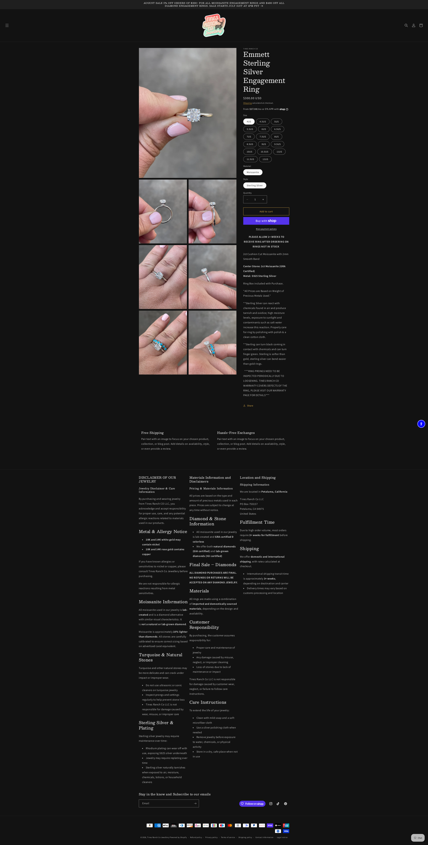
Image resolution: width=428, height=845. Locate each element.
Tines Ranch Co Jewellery (158, 837)
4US (249, 121)
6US (264, 129)
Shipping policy (245, 837)
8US (276, 136)
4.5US (263, 121)
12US (265, 159)
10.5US (264, 151)
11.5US (250, 159)
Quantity (247, 192)
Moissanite (253, 172)
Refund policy (196, 837)
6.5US (277, 129)
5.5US (250, 129)
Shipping (247, 103)
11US (279, 151)
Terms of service (228, 837)
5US (276, 121)
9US (264, 144)
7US (249, 136)
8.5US (250, 144)
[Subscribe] (195, 803)
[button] (7, 25)
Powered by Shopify (178, 837)
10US (249, 151)
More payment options (266, 229)
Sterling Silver (255, 185)
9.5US (277, 144)
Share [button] (250, 405)
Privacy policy (211, 837)
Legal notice (282, 837)
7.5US (263, 136)
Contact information (264, 837)
